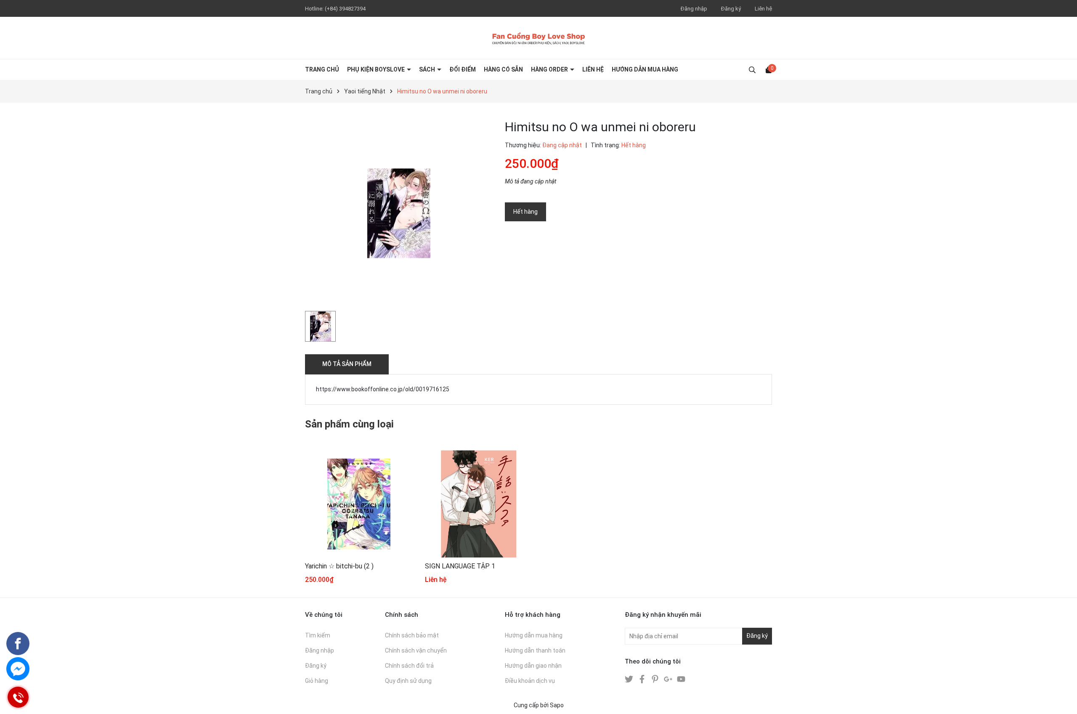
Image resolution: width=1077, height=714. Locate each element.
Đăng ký (731, 8)
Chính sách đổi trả (409, 665)
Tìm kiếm (317, 635)
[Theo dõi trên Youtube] (681, 678)
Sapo (557, 705)
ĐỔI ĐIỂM (462, 69)
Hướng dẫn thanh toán (535, 650)
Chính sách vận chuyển (416, 650)
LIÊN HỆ (593, 69)
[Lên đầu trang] (1062, 699)
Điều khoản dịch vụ (530, 680)
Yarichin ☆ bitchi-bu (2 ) (339, 566)
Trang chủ (322, 69)
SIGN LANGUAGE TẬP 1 (460, 566)
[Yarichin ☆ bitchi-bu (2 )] (358, 503)
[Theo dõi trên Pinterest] (656, 678)
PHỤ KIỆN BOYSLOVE (376, 69)
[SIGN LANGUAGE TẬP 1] (478, 503)
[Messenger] (17, 668)
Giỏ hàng (316, 680)
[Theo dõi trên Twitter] (629, 678)
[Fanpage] (17, 643)
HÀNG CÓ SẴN (503, 69)
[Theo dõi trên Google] (669, 678)
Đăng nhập (694, 8)
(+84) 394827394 (345, 8)
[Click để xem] (398, 213)
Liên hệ (763, 8)
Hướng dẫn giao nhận (533, 665)
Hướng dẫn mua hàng (533, 635)
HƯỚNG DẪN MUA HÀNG (645, 69)
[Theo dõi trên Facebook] (642, 678)
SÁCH (427, 69)
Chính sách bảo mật (412, 635)
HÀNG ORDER (550, 69)
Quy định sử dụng (408, 680)
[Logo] (538, 38)
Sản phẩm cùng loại (349, 424)
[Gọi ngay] (18, 697)
